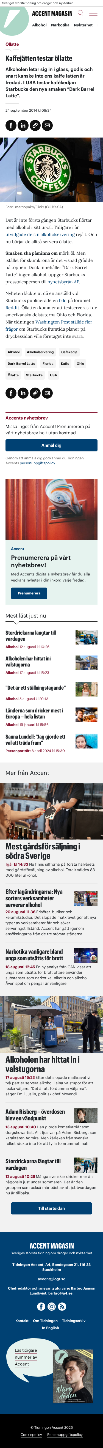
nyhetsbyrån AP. (64, 281)
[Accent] (52, 1246)
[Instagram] (52, 1306)
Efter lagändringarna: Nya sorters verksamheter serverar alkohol (34, 898)
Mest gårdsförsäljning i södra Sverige (42, 851)
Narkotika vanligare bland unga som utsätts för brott (34, 955)
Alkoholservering (40, 352)
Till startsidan (51, 1208)
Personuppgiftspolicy (65, 1434)
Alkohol (39, 25)
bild (62, 300)
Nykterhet (83, 25)
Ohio (80, 363)
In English (50, 1328)
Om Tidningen (45, 1320)
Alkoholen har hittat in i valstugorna (42, 1064)
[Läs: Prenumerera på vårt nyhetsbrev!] (51, 509)
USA (53, 375)
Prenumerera (29, 593)
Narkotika (60, 25)
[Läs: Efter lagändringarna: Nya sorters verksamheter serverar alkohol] (86, 898)
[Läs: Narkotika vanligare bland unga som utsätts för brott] (86, 955)
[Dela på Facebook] (10, 125)
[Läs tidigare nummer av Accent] (73, 1376)
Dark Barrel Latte (21, 363)
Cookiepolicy (31, 1434)
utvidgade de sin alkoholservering (40, 234)
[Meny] (93, 13)
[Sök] (81, 13)
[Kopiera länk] (35, 125)
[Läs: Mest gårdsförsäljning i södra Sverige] (51, 811)
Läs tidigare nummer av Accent (26, 1357)
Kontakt (22, 1320)
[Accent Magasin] (52, 13)
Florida (48, 363)
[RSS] (62, 1306)
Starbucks (34, 375)
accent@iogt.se (51, 1279)
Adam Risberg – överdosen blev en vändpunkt (35, 1115)
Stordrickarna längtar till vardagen (33, 1164)
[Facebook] (41, 1306)
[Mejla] (47, 125)
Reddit (12, 307)
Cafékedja (69, 352)
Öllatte (13, 375)
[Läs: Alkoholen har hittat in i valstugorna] (51, 1024)
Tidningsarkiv (73, 1320)
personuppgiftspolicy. (38, 463)
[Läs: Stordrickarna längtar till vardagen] (86, 1165)
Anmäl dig (51, 445)
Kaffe (65, 363)
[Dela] (23, 125)
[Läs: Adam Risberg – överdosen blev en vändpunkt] (86, 1115)
